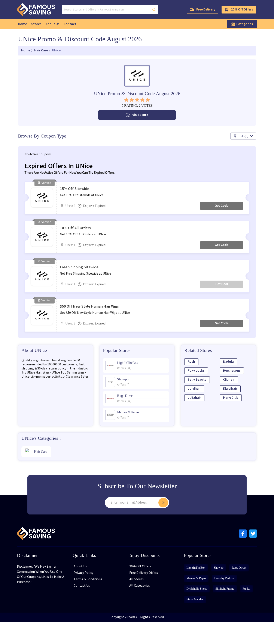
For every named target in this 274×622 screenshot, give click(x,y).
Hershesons (231, 371)
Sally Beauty (197, 380)
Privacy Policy (83, 573)
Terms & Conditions (88, 579)
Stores (36, 24)
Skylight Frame (224, 588)
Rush (191, 362)
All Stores (136, 579)
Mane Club (230, 398)
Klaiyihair (230, 389)
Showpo (218, 567)
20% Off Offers (242, 9)
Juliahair (194, 398)
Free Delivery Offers (143, 573)
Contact (70, 24)
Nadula (228, 362)
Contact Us (82, 586)
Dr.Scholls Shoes (196, 588)
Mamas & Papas (196, 578)
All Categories (139, 586)
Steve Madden (195, 599)
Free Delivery (205, 9)
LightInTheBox (195, 567)
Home (22, 24)
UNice (56, 50)
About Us (52, 24)
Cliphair (229, 380)
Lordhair (194, 389)
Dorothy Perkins (224, 578)
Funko (246, 588)
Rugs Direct (239, 567)
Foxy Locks (196, 371)
